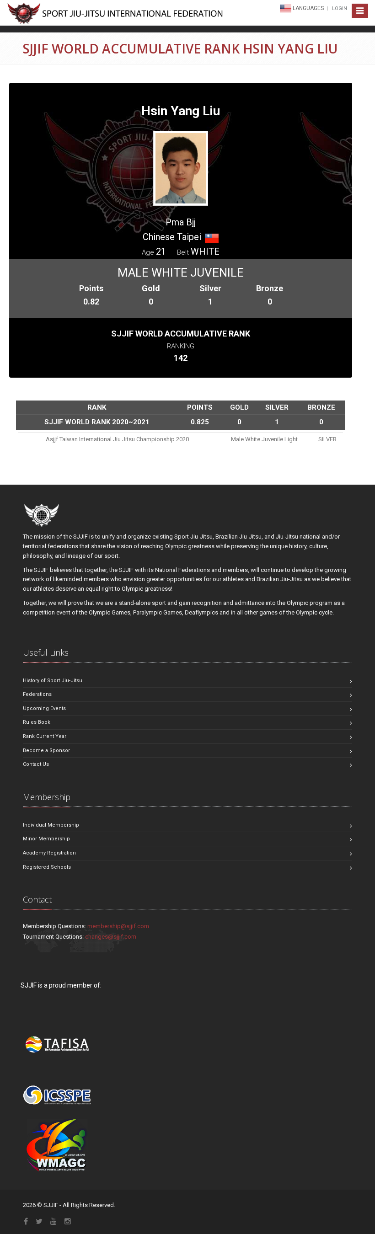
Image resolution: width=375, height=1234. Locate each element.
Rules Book (36, 722)
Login (339, 8)
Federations (37, 694)
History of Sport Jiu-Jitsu (52, 681)
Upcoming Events (44, 708)
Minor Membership (46, 839)
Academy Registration (49, 853)
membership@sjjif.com (118, 926)
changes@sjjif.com (110, 936)
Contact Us (36, 764)
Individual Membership (51, 825)
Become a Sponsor (46, 750)
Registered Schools (47, 867)
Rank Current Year (44, 736)
